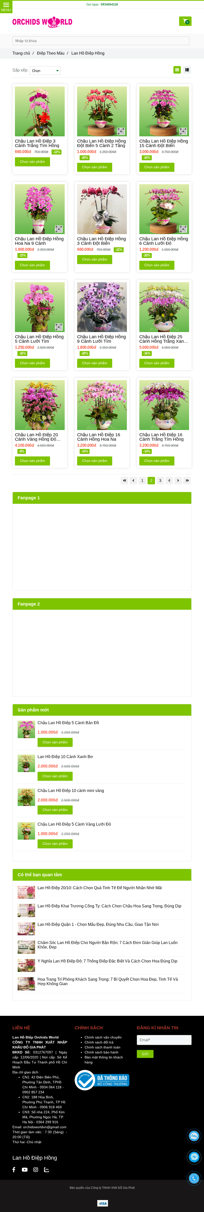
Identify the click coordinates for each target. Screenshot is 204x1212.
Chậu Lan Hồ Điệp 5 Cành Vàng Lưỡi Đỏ (74, 824)
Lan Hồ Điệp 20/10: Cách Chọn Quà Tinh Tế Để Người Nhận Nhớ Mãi (100, 888)
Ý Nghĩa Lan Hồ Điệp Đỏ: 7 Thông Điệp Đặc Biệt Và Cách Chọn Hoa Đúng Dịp (107, 961)
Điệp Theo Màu (52, 53)
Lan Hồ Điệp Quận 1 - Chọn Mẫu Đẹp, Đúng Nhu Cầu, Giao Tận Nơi (99, 924)
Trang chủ (23, 53)
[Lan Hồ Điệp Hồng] (14, 1170)
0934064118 (109, 4)
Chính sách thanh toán (102, 1047)
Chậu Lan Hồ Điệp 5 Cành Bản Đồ (68, 723)
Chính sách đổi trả (99, 1042)
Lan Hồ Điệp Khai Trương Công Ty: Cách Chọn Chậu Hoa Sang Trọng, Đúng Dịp (110, 906)
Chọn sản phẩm (32, 162)
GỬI (145, 1054)
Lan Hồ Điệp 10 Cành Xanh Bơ (65, 757)
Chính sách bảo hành (101, 1052)
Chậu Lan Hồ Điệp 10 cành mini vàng (71, 790)
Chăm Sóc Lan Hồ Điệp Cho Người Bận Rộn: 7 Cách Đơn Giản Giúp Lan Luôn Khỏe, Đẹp (108, 945)
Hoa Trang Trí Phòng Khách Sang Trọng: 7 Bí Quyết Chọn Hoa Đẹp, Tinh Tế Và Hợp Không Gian (108, 981)
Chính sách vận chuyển (103, 1037)
